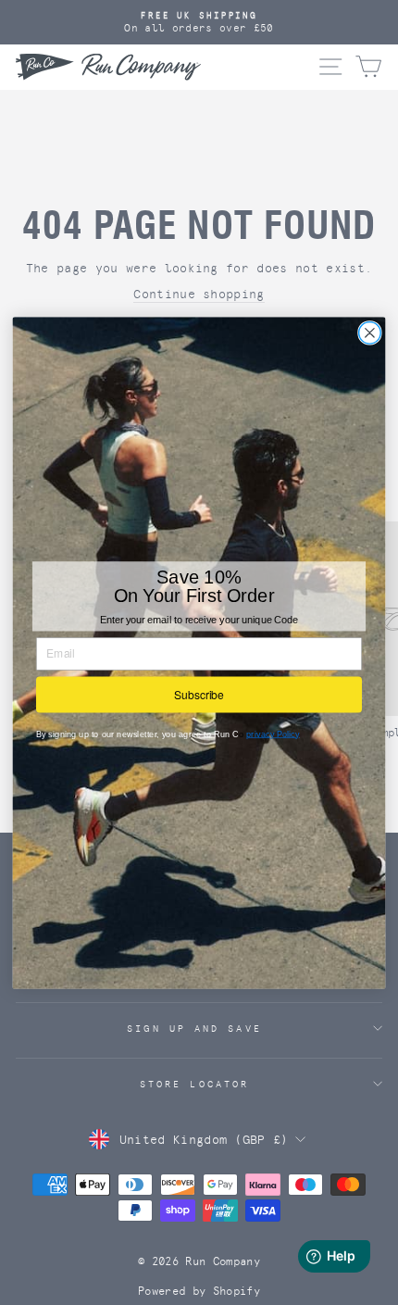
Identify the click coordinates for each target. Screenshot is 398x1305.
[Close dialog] (370, 332)
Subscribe (199, 693)
